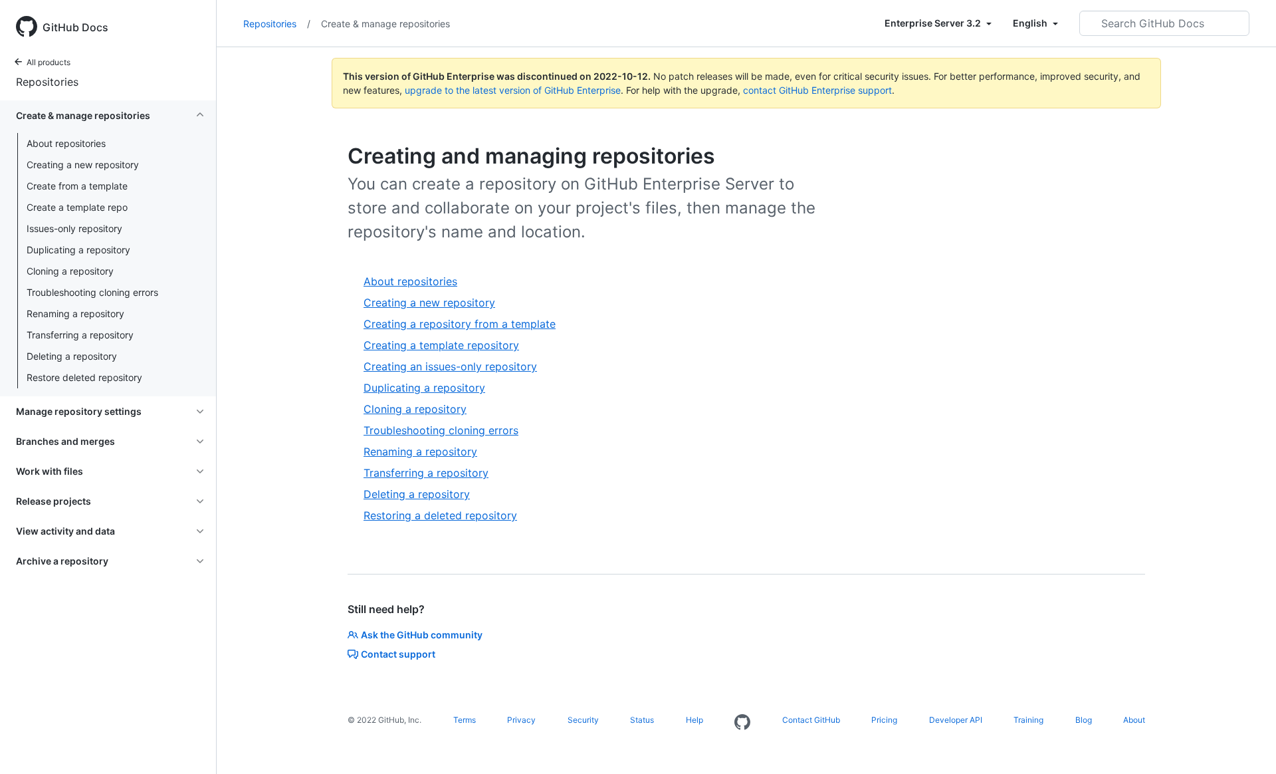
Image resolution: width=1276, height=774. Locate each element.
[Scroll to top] (1246, 744)
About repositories (66, 143)
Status (642, 720)
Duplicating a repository (78, 249)
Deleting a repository (72, 356)
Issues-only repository (74, 228)
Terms (464, 720)
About (1134, 720)
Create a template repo (77, 207)
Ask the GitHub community (421, 634)
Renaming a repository (75, 313)
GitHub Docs (75, 27)
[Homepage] (742, 722)
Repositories (47, 81)
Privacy (521, 720)
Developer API (955, 720)
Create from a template (77, 186)
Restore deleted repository (84, 377)
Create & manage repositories (385, 23)
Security (583, 720)
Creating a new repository (83, 164)
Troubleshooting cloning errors (92, 292)
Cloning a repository (70, 271)
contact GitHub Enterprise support (817, 90)
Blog (1083, 720)
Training (1028, 720)
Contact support (398, 654)
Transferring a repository (80, 334)
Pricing (884, 720)
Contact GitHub (811, 720)
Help (694, 720)
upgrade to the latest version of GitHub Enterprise (513, 90)
